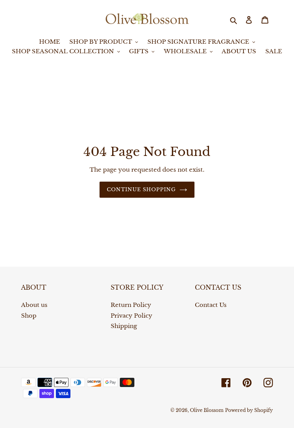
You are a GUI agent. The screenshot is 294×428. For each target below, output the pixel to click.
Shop (28, 315)
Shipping (124, 326)
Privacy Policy (131, 315)
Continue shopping (141, 189)
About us (34, 304)
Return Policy (131, 304)
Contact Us (211, 304)
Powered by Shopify (249, 410)
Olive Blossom (207, 410)
